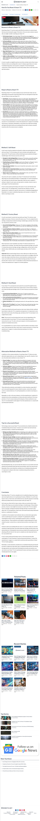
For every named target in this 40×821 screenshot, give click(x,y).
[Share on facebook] (25, 10)
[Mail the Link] (35, 10)
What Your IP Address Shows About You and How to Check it (32, 657)
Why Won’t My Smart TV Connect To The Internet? (19, 622)
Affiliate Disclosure (21, 814)
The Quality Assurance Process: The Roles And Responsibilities (14, 766)
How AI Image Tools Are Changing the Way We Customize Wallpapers (20, 657)
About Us (8, 812)
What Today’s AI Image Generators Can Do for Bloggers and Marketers (20, 673)
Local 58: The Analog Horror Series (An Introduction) (22, 736)
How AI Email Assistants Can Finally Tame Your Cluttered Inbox (7, 689)
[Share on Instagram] (6, 556)
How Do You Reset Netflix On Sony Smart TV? (19, 590)
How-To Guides (5, 14)
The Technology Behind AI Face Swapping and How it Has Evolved (32, 673)
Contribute (15, 813)
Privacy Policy (12, 814)
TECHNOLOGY (25, 14)
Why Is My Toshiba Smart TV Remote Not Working (7, 622)
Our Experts (15, 812)
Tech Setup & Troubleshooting (14, 14)
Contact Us (29, 813)
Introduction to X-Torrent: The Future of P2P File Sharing (22, 726)
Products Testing (7, 813)
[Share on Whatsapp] (31, 10)
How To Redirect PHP (16, 731)
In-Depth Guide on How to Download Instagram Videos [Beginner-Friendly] (13, 768)
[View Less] (37, 10)
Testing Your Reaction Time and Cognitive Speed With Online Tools (14, 763)
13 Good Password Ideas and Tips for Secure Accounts (12, 770)
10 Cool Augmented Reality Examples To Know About (22, 716)
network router (28, 377)
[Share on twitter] (27, 10)
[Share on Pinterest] (29, 10)
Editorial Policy (24, 812)
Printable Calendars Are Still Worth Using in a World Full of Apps (20, 689)
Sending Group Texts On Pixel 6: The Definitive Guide (22, 721)
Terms (35, 813)
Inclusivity (31, 812)
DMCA (29, 814)
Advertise (22, 813)
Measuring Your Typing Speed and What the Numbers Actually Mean (7, 673)
